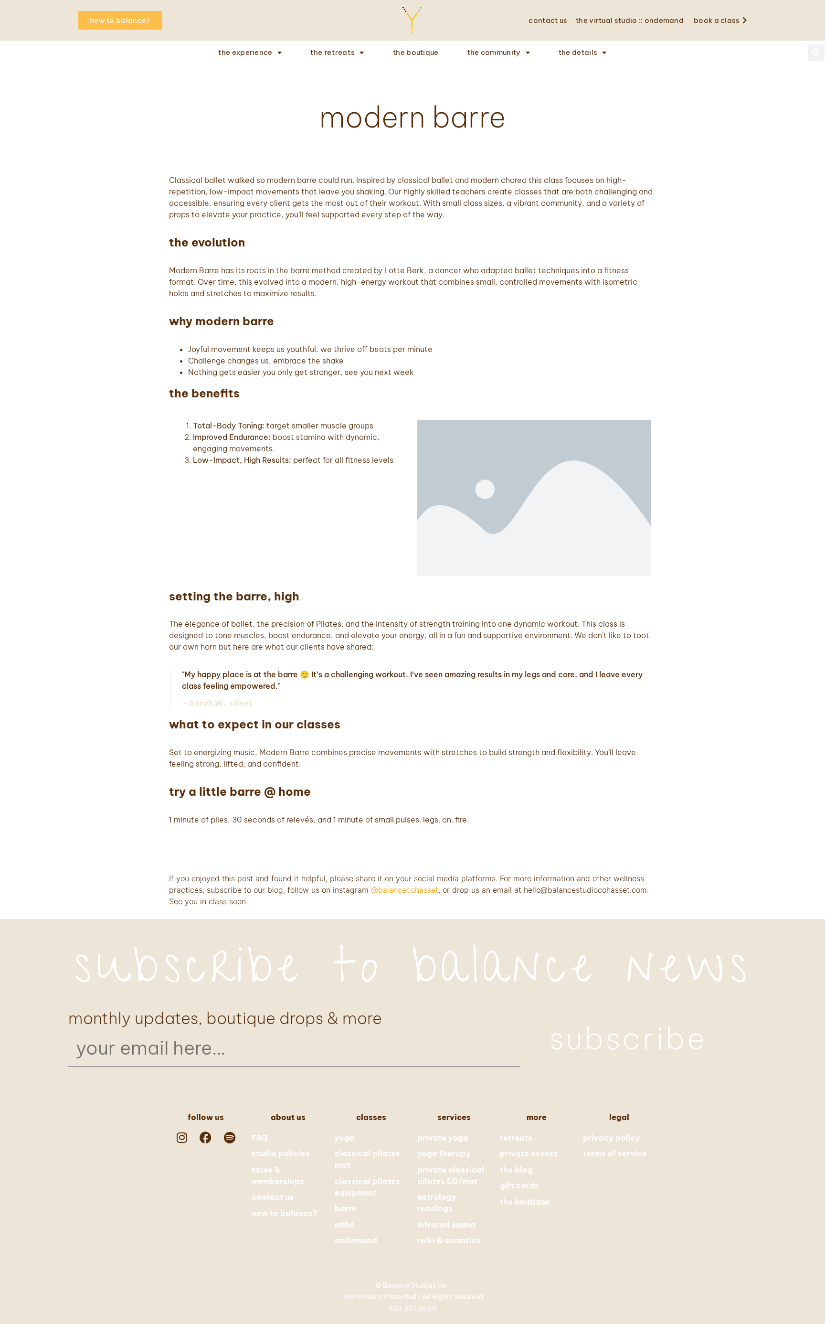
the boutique (416, 52)
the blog (516, 1170)
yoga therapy (444, 1153)
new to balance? (284, 1213)
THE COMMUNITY (494, 52)
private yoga (442, 1137)
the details (578, 52)
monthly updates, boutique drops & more (225, 1018)
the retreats (332, 52)
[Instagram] (182, 1137)
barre (346, 1208)
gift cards (519, 1185)
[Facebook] (206, 1137)
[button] (816, 52)
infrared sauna (446, 1224)
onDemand (356, 1240)
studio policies (281, 1153)
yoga (345, 1137)
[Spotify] (230, 1137)
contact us (548, 20)
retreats (516, 1137)
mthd (345, 1224)
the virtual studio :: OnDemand (630, 20)
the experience (245, 52)
